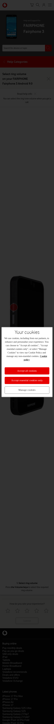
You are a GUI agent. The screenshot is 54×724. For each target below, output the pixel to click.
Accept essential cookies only (27, 380)
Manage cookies (27, 390)
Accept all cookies (27, 370)
